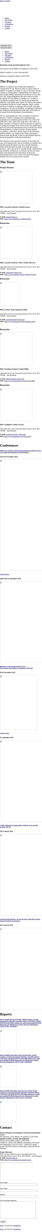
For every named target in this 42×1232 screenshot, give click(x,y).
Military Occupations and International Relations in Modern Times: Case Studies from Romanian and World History (20, 451)
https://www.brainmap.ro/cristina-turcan (17, 436)
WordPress (17, 1225)
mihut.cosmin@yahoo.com (15, 379)
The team (8, 22)
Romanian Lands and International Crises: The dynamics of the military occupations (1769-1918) (16, 667)
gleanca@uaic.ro (11, 217)
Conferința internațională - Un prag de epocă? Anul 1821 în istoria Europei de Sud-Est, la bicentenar (20, 920)
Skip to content (5, 1)
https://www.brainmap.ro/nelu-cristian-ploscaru (20, 274)
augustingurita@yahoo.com (15, 319)
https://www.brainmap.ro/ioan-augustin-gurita (19, 321)
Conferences (9, 24)
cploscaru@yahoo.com (13, 272)
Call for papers (4, 733)
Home (7, 18)
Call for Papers (4, 574)
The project (8, 20)
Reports (7, 26)
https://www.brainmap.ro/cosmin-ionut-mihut (19, 381)
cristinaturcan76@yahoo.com (16, 434)
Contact (7, 28)
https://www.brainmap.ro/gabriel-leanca (17, 219)
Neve (2, 1225)
